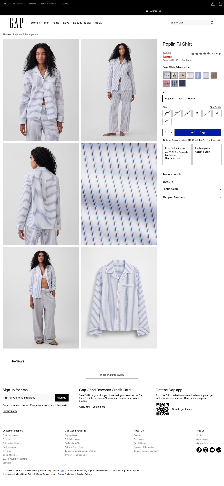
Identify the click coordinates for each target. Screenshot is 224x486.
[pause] (220, 11)
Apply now (84, 406)
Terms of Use (102, 471)
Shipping (7, 439)
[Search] (212, 23)
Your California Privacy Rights (80, 471)
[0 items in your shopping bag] (220, 4)
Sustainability (117, 471)
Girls (56, 22)
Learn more (99, 406)
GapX (98, 22)
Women (35, 22)
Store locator (202, 439)
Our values (138, 439)
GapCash (7, 463)
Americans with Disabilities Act (17, 474)
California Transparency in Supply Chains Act (53, 474)
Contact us (201, 435)
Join (178, 158)
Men (47, 22)
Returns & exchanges (12, 443)
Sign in (169, 158)
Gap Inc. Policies (84, 474)
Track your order (10, 447)
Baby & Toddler (82, 22)
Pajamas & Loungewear (26, 34)
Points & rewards (72, 439)
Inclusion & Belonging (144, 447)
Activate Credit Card (74, 447)
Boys (66, 22)
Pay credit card (71, 435)
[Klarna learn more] (218, 140)
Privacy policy (10, 411)
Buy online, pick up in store (15, 459)
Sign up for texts (203, 443)
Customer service (11, 435)
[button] (80, 195)
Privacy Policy (31, 471)
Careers (137, 435)
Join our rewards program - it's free (80, 451)
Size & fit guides (10, 455)
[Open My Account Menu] (212, 4)
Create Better (140, 443)
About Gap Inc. (132, 471)
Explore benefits (72, 443)
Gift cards (7, 451)
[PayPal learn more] (207, 140)
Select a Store (203, 152)
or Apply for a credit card (76, 455)
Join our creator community (146, 451)
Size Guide (215, 107)
